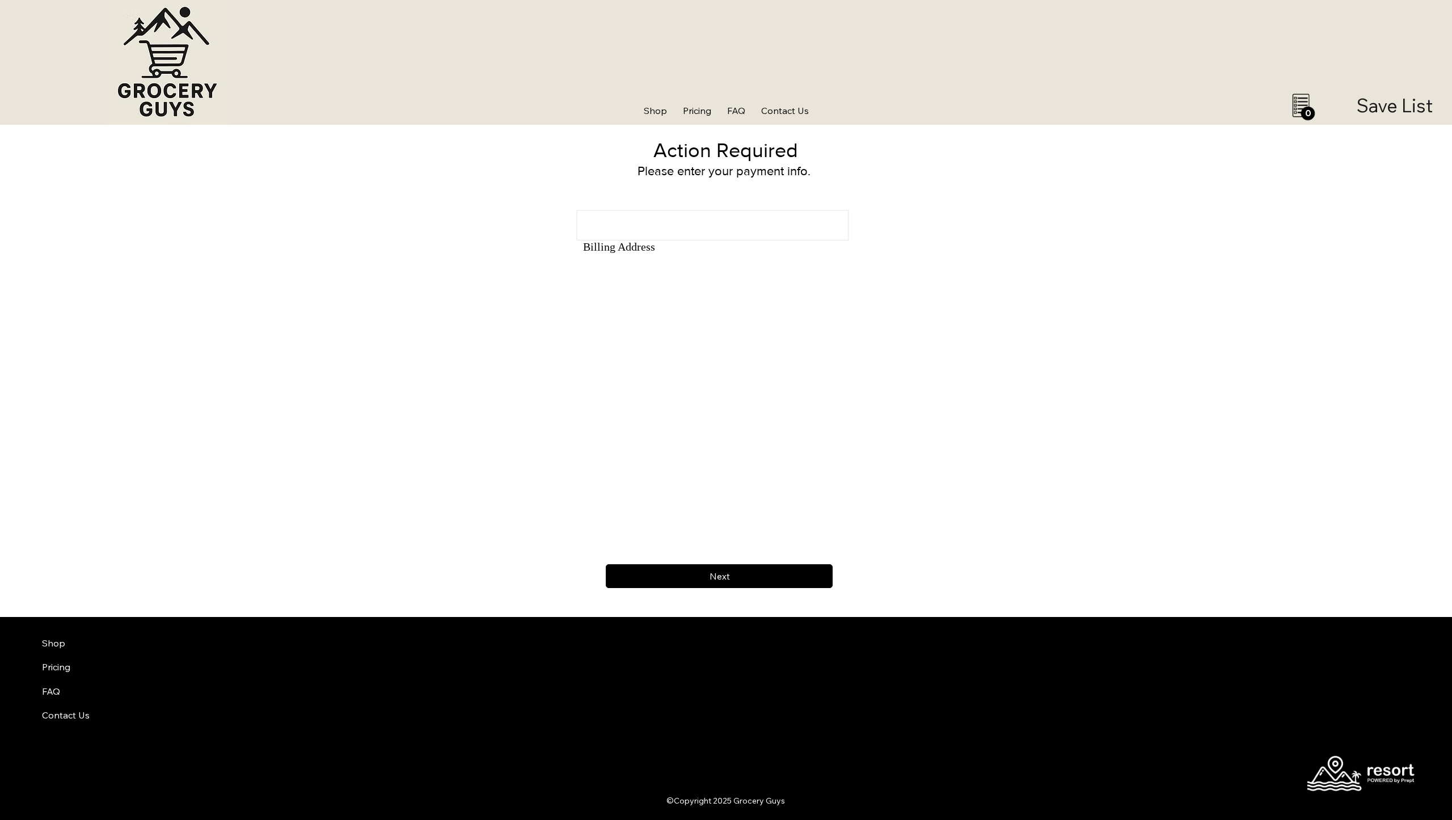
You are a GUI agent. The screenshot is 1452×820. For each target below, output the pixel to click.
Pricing (56, 667)
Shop (53, 643)
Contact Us (66, 715)
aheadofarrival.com (886, 815)
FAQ (51, 691)
